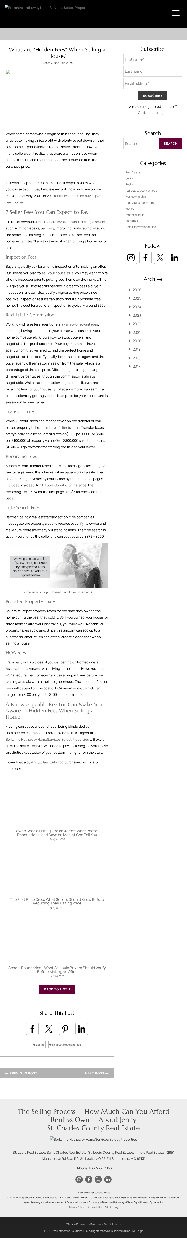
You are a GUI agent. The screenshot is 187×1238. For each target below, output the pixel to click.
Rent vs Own (70, 1119)
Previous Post (23, 1073)
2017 (136, 366)
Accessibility (95, 1207)
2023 (137, 315)
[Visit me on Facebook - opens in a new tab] (145, 258)
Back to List (56, 989)
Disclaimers (118, 1231)
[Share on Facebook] (32, 1029)
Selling (40, 1045)
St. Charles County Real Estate (93, 1128)
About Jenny (117, 1119)
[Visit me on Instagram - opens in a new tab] (131, 258)
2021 (136, 332)
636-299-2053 (100, 1168)
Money (130, 209)
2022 (137, 323)
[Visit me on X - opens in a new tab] (160, 258)
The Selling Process (46, 1111)
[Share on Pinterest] (65, 1029)
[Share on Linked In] (81, 1029)
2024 (137, 306)
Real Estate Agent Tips (66, 1045)
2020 (137, 340)
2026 (137, 289)
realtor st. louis (135, 215)
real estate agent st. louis (141, 191)
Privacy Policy (76, 1207)
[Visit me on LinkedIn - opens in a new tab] (175, 258)
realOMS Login (134, 1231)
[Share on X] (49, 1029)
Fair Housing (111, 1207)
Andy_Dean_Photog (47, 762)
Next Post (95, 1073)
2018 (136, 357)
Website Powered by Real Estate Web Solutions (93, 1224)
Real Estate (133, 172)
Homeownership (136, 196)
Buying (130, 184)
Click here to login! (153, 112)
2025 (137, 298)
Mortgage (132, 221)
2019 (137, 349)
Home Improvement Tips (141, 227)
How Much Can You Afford (127, 1111)
